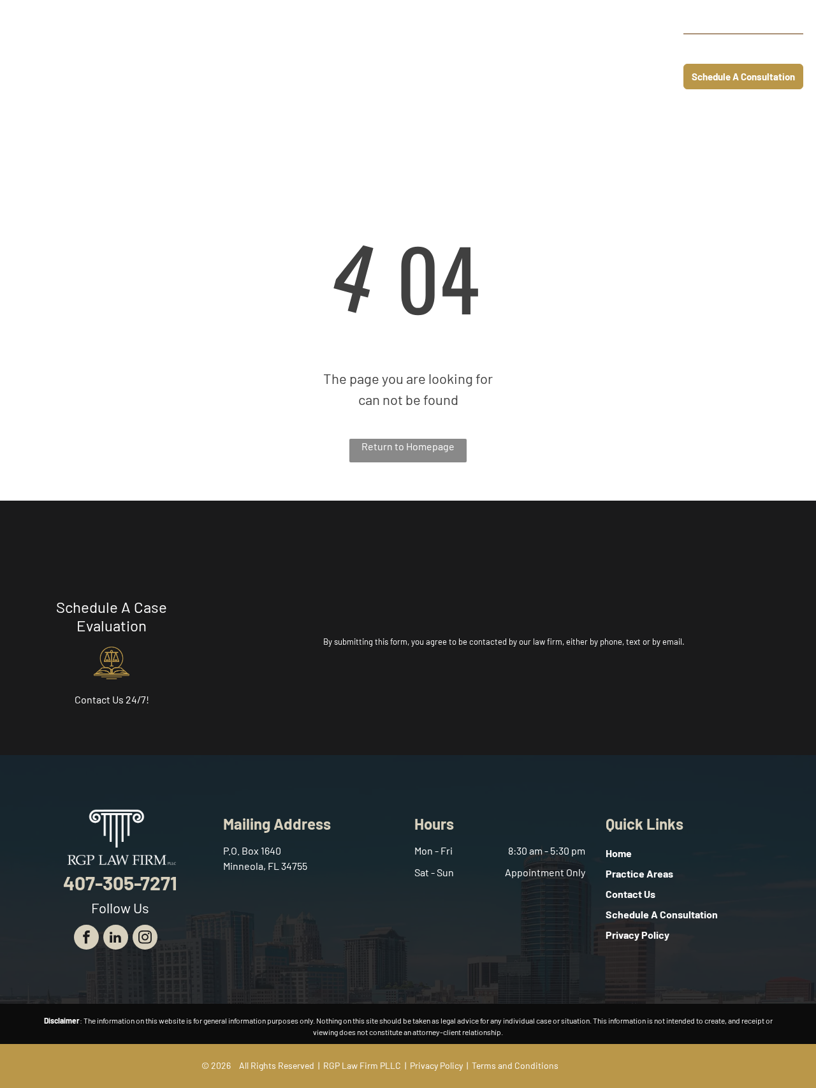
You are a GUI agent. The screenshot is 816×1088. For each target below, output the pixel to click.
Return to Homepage (408, 446)
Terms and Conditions (515, 1065)
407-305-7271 (757, 48)
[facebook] (86, 939)
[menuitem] (299, 49)
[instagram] (145, 939)
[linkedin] (115, 939)
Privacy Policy (436, 1065)
